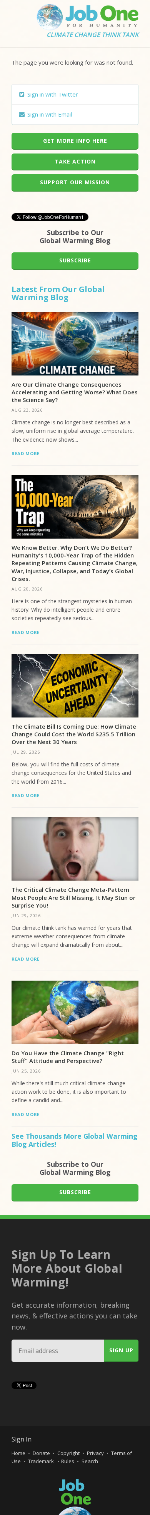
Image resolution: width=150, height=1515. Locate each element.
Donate (41, 1453)
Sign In (22, 1439)
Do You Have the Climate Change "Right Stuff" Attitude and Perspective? (68, 1057)
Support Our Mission (75, 182)
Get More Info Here (75, 140)
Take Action (75, 161)
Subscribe (75, 260)
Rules (67, 1461)
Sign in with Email (49, 114)
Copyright (68, 1453)
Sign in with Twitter (52, 94)
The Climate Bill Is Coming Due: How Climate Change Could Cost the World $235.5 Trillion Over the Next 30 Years (74, 734)
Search (90, 1461)
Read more (26, 453)
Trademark (41, 1461)
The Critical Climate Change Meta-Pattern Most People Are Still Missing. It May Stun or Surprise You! (73, 897)
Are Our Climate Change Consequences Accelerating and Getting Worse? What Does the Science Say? (75, 392)
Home (18, 1453)
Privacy (95, 1453)
